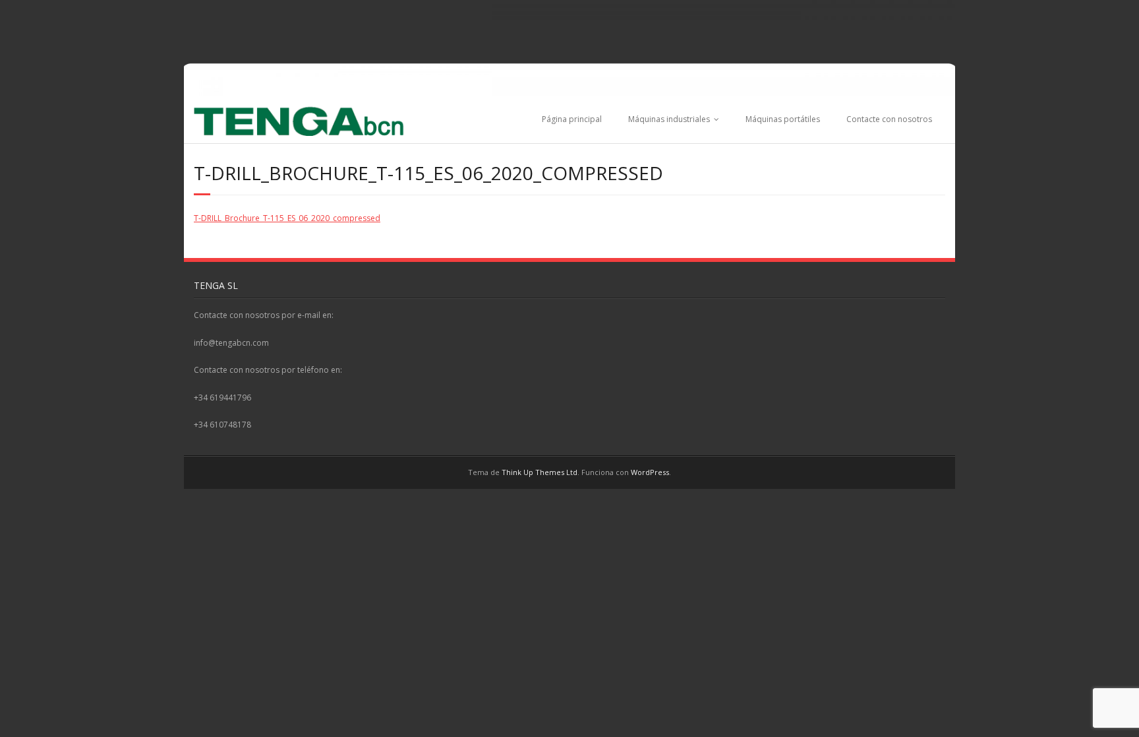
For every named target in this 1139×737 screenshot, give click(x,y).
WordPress (650, 472)
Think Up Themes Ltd (539, 472)
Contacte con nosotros (889, 119)
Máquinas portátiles (782, 119)
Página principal (572, 119)
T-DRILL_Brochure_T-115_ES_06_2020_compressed (287, 218)
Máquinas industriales (669, 119)
